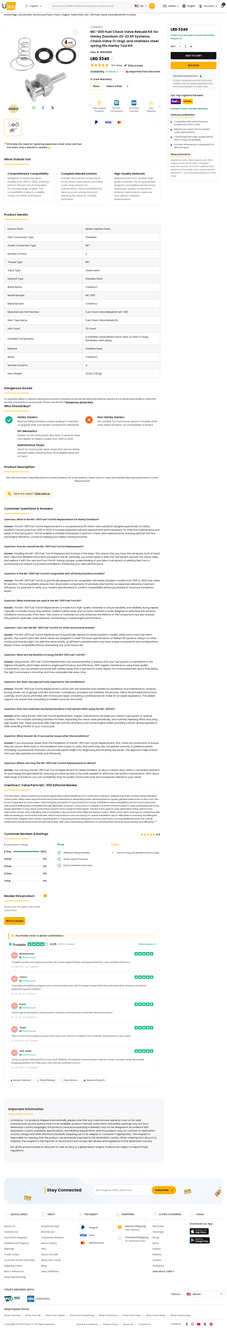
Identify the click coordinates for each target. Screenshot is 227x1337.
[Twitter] (205, 1324)
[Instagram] (193, 1324)
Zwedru (157, 1260)
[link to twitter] (52, 108)
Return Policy (49, 1243)
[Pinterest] (211, 1324)
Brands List (47, 1232)
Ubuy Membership (15, 1277)
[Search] (152, 6)
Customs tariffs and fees (19, 1260)
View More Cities (163, 1271)
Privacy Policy (110, 1324)
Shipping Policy (13, 1265)
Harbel (157, 1248)
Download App (50, 1226)
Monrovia (158, 1226)
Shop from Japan (55, 1315)
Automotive (25, 14)
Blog (44, 1265)
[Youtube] (199, 1324)
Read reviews (146, 944)
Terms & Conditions (87, 1324)
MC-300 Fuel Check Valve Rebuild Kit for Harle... (111, 14)
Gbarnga (158, 1232)
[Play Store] (200, 1241)
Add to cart (193, 55)
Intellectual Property (16, 1243)
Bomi (156, 1243)
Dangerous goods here (79, 402)
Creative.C (96, 27)
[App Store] (200, 1232)
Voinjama (158, 1265)
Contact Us (11, 1232)
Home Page (10, 14)
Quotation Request (15, 1237)
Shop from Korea (108, 1315)
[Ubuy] (9, 6)
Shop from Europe (180, 1315)
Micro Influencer (14, 1271)
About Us (9, 1226)
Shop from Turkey (156, 1315)
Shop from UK (33, 1315)
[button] (171, 6)
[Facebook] (187, 1324)
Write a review (14, 921)
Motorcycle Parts (43, 14)
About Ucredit (49, 1254)
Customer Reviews (52, 1237)
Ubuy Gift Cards (51, 1260)
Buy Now (193, 65)
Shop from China (131, 1315)
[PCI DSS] (12, 1299)
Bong (156, 1237)
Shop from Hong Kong (82, 1315)
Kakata (157, 1254)
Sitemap (9, 1248)
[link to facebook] (43, 108)
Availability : (97, 71)
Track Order (11, 1254)
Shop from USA (12, 1315)
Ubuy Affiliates (50, 1271)
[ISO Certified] (37, 1298)
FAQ (43, 1248)
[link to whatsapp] (33, 108)
